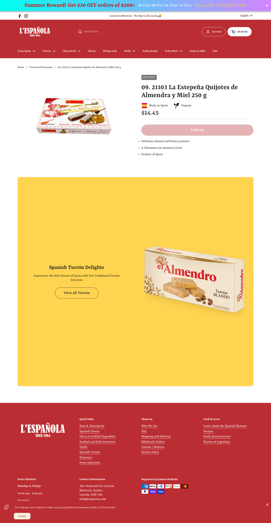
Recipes (208, 431)
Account (217, 31)
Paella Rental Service (217, 436)
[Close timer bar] (267, 5)
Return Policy (150, 452)
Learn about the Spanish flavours (225, 426)
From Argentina (89, 462)
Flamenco (85, 457)
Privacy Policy (108, 507)
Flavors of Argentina (216, 442)
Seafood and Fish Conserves (97, 442)
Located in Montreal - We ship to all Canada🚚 (135, 16)
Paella (83, 447)
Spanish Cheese (89, 431)
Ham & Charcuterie (92, 426)
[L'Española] (35, 31)
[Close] (267, 504)
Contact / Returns (152, 447)
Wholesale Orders (153, 442)
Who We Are (149, 426)
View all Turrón (77, 293)
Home (21, 67)
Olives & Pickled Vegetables (97, 436)
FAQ (144, 431)
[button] (239, 31)
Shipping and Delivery (156, 436)
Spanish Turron (89, 452)
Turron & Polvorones (41, 67)
